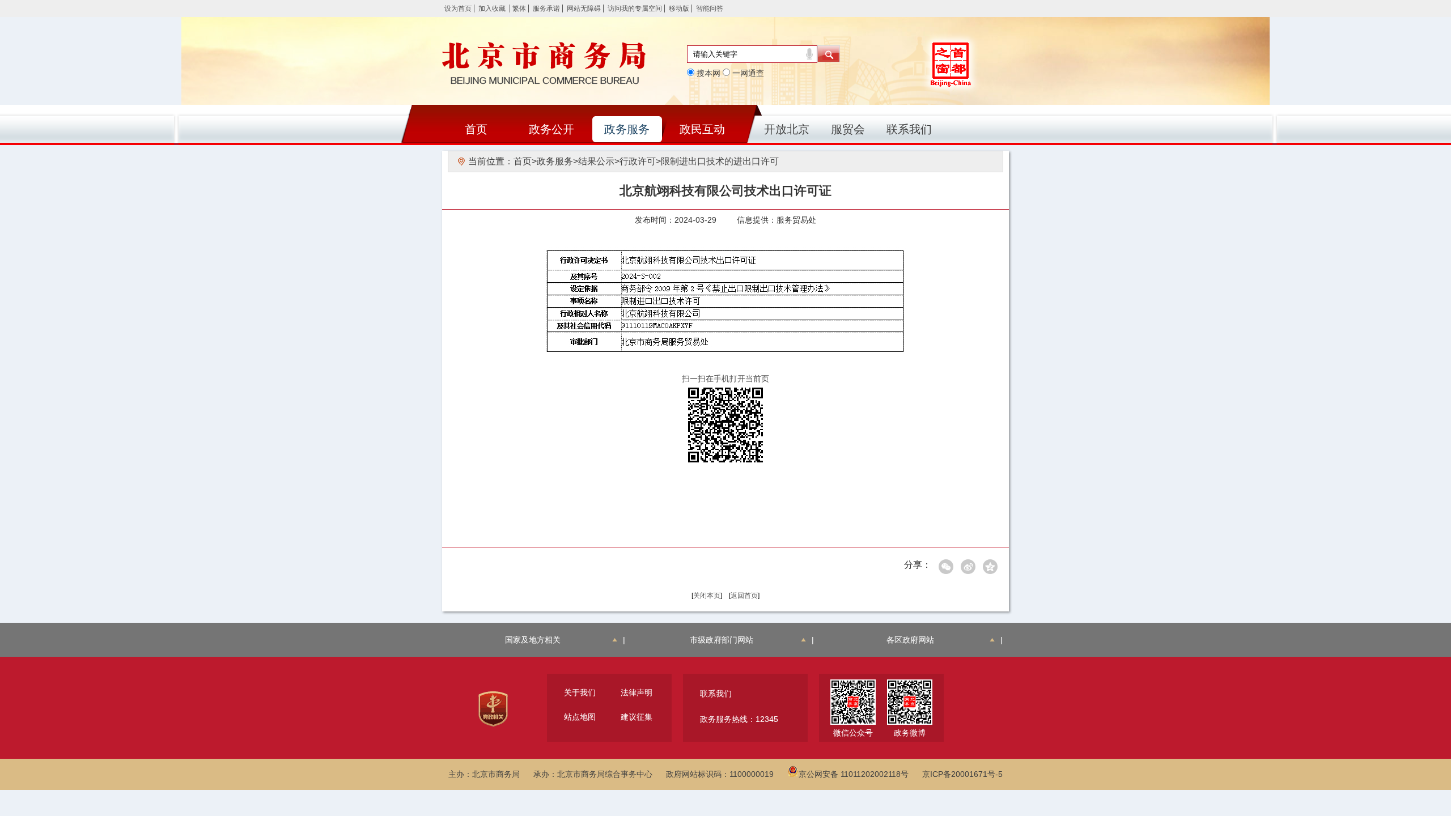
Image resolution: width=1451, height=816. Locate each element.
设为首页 (458, 8)
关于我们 (580, 692)
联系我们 (909, 129)
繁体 (519, 8)
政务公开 (551, 129)
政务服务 (627, 129)
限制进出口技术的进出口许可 (720, 161)
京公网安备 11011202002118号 (854, 774)
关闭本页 (706, 596)
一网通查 (747, 73)
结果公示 (596, 161)
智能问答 (709, 8)
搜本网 (707, 73)
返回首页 (744, 596)
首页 (476, 129)
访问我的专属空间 (635, 8)
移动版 (679, 8)
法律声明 (636, 692)
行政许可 (638, 161)
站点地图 (580, 716)
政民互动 (702, 129)
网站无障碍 (584, 8)
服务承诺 (546, 8)
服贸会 (848, 129)
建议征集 (636, 716)
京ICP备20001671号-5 (962, 774)
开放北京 (786, 129)
